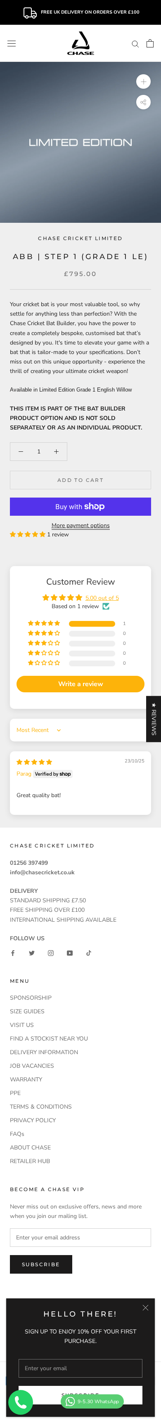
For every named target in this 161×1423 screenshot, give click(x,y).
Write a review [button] (80, 684)
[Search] (135, 43)
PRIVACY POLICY (33, 1120)
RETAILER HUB (30, 1161)
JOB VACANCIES (32, 1066)
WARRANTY (26, 1079)
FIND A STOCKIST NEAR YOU (49, 1039)
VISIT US (22, 1025)
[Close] (145, 1308)
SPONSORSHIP (31, 998)
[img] (34, 762)
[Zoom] (143, 81)
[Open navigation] (11, 43)
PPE (15, 1093)
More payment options (81, 525)
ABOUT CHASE (30, 1148)
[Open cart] (150, 43)
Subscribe (41, 1264)
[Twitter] (32, 952)
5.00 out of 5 (102, 598)
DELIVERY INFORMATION (44, 1052)
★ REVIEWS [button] (154, 718)
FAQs (17, 1134)
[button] (28, 534)
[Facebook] (13, 952)
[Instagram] (51, 952)
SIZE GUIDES (27, 1011)
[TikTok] (89, 952)
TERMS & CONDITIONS (41, 1107)
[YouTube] (70, 952)
